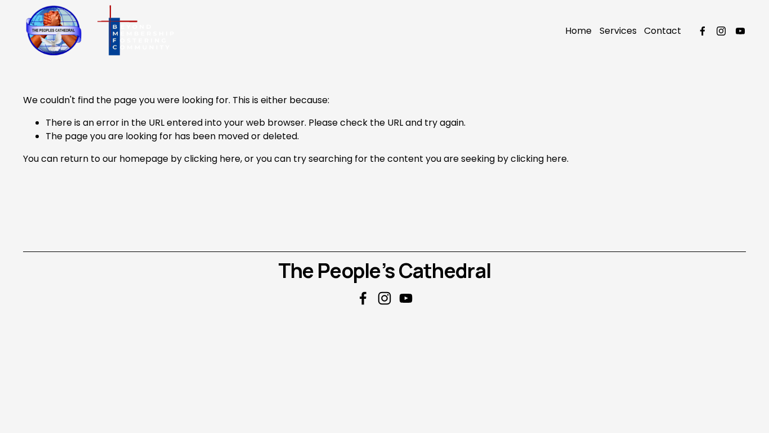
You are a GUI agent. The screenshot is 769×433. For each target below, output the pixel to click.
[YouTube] (740, 31)
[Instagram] (721, 31)
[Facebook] (702, 31)
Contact (662, 30)
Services (618, 30)
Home (578, 30)
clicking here (212, 158)
